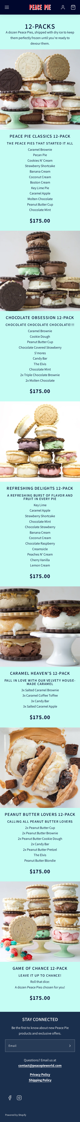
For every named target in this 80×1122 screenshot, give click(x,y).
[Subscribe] (70, 1045)
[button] (7, 7)
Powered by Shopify (15, 1114)
